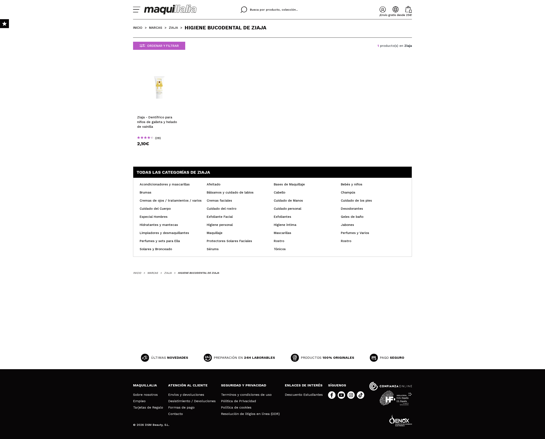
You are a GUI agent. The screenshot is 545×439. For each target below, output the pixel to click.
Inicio (137, 28)
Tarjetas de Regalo (148, 407)
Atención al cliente (188, 385)
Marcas (155, 28)
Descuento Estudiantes (304, 394)
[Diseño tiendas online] (400, 420)
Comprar (159, 151)
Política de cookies (236, 407)
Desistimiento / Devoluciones (192, 401)
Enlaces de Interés (304, 385)
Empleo (139, 401)
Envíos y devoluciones (186, 394)
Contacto (175, 414)
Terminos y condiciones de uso (246, 394)
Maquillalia (145, 385)
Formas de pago (181, 407)
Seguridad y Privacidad (243, 385)
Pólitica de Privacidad (238, 401)
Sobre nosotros (145, 394)
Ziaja (173, 28)
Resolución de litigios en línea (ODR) (250, 414)
